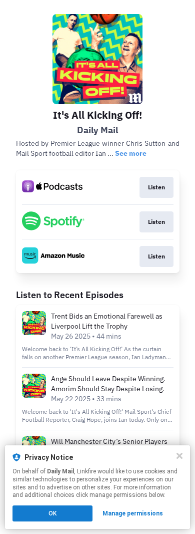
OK (52, 513)
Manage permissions (132, 513)
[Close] (180, 456)
